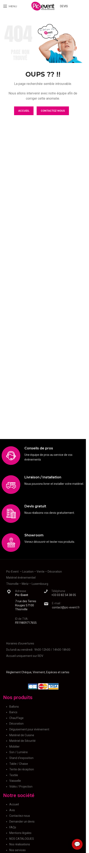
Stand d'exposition (21, 758)
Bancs (13, 712)
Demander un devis (22, 821)
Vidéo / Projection (20, 786)
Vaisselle (15, 780)
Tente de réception (21, 769)
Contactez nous (19, 815)
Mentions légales (20, 833)
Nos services (17, 850)
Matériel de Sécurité (22, 740)
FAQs (12, 827)
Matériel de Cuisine (21, 735)
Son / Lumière (18, 752)
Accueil (14, 804)
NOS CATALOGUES (21, 838)
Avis (12, 810)
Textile (13, 775)
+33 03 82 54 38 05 (63, 595)
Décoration (16, 723)
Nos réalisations (19, 844)
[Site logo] (43, 6)
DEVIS (64, 6)
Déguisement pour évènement (29, 729)
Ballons (14, 706)
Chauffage (16, 718)
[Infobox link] (43, 455)
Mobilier (14, 746)
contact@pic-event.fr (66, 607)
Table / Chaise (18, 763)
